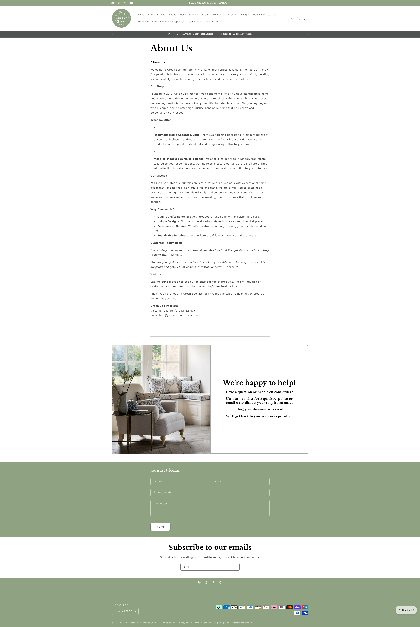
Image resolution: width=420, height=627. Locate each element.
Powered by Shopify (149, 623)
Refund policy (168, 623)
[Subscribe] (235, 567)
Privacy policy (185, 623)
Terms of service (203, 623)
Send (160, 526)
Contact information (242, 623)
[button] (189, 14)
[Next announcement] (248, 3)
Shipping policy (221, 623)
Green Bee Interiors (129, 623)
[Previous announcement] (171, 3)
